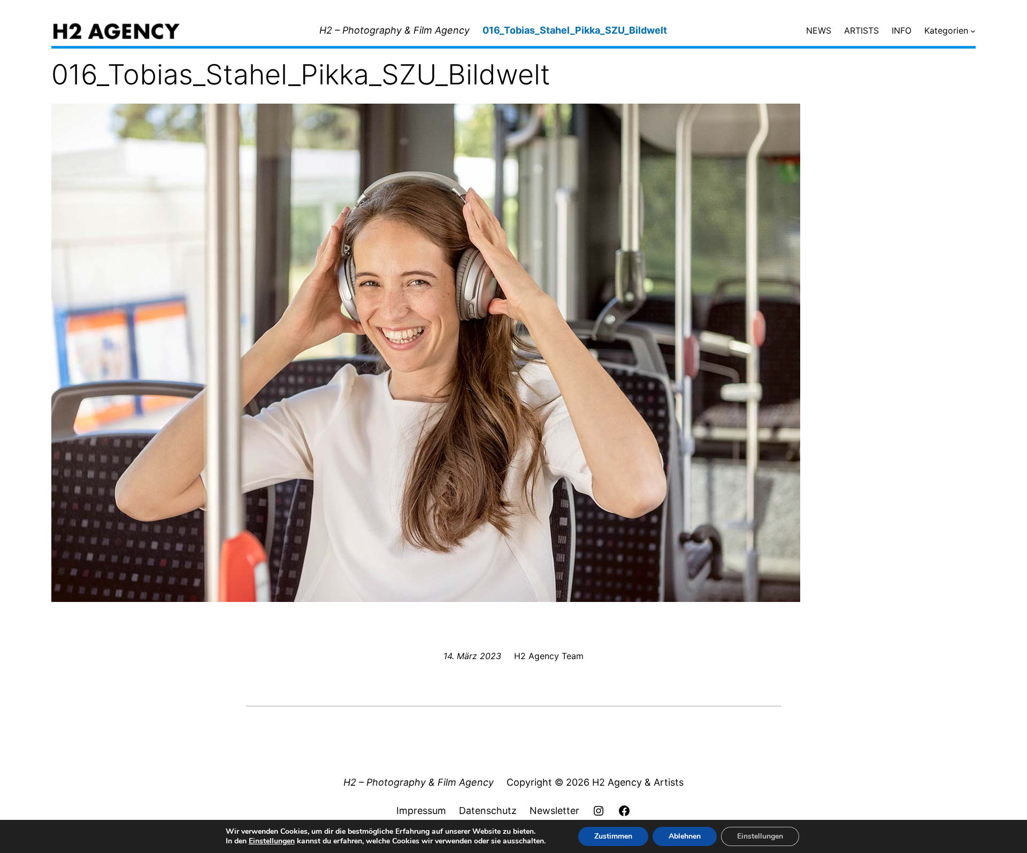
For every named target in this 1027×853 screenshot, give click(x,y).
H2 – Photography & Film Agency (394, 30)
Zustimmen (613, 836)
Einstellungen (272, 841)
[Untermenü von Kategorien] (973, 31)
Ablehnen (685, 836)
